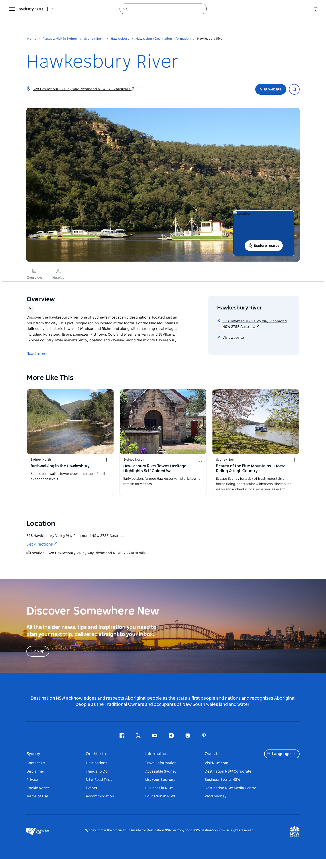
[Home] (31, 9)
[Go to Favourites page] (315, 9)
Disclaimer (35, 771)
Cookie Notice (38, 788)
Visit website (270, 89)
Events (91, 788)
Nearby (58, 278)
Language (281, 754)
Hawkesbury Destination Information (163, 38)
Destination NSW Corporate (228, 771)
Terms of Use (37, 796)
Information (156, 754)
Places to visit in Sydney (60, 38)
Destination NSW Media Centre (230, 788)
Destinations (96, 763)
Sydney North (94, 38)
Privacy (32, 779)
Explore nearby (267, 245)
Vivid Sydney (215, 796)
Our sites (213, 754)
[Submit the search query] (125, 8)
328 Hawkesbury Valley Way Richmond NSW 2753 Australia (82, 89)
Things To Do (97, 771)
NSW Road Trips (99, 779)
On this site (96, 754)
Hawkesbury (120, 38)
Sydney (33, 754)
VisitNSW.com (216, 763)
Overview (34, 278)
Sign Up (37, 651)
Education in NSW (160, 796)
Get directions (39, 544)
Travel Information (161, 763)
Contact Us (35, 763)
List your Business (160, 779)
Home (31, 38)
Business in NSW (159, 788)
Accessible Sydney (161, 771)
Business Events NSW (222, 779)
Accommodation (100, 796)
